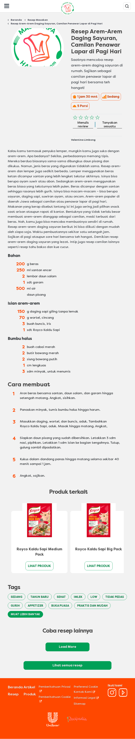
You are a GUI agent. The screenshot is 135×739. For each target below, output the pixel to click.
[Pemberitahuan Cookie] (55, 701)
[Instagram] (112, 695)
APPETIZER (35, 605)
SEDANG (16, 597)
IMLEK (78, 597)
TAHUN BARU (39, 597)
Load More (67, 647)
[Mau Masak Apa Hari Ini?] (127, 6)
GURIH (15, 605)
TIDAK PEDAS (114, 597)
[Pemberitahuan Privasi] (55, 691)
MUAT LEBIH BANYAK (25, 614)
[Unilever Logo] (53, 725)
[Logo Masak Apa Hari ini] (67, 15)
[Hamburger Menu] (6, 5)
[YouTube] (123, 695)
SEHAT (61, 597)
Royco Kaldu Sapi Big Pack (98, 549)
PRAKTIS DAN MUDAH (92, 605)
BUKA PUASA (60, 605)
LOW (94, 597)
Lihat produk (39, 566)
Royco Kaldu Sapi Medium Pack (39, 551)
